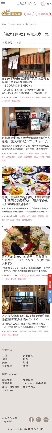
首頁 (4, 24)
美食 (4, 362)
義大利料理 (31, 24)
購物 (25, 366)
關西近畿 (43, 13)
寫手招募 (7, 383)
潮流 (4, 359)
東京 (29, 13)
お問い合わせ (9, 390)
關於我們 (7, 379)
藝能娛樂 (7, 366)
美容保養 (28, 355)
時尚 (25, 362)
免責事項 (28, 379)
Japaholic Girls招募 (34, 383)
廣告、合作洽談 (10, 386)
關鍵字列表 (16, 24)
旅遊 (25, 359)
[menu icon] (3, 3)
